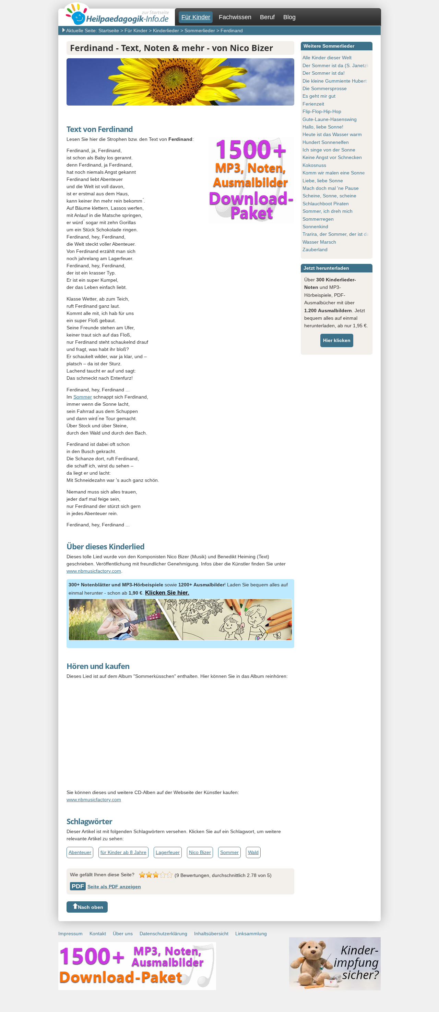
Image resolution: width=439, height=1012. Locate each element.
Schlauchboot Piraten (325, 203)
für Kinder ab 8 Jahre (123, 852)
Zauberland (315, 249)
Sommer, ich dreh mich (327, 211)
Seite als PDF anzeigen (106, 886)
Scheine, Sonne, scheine (329, 195)
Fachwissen (235, 17)
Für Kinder (195, 17)
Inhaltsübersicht (211, 933)
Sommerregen (318, 219)
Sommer (82, 397)
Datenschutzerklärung (163, 933)
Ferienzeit (313, 104)
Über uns (123, 933)
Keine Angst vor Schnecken (332, 157)
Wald (253, 852)
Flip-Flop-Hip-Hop (321, 111)
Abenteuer (80, 852)
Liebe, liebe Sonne (322, 180)
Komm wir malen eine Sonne (333, 172)
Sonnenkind (315, 226)
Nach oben (90, 907)
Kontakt (98, 933)
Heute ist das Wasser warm (332, 134)
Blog (289, 17)
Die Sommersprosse (324, 88)
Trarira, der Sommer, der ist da (335, 234)
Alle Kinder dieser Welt (327, 57)
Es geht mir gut (318, 96)
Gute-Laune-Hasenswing (329, 119)
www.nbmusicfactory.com (94, 571)
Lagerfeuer (168, 852)
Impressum (70, 933)
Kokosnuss (314, 165)
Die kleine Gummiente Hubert (334, 81)
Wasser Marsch (319, 242)
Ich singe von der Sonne (328, 150)
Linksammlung (251, 933)
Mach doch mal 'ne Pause (330, 188)
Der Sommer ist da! (323, 73)
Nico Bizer (200, 852)
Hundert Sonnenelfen (325, 142)
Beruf (267, 17)
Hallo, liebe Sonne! (322, 127)
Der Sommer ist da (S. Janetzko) (337, 65)
